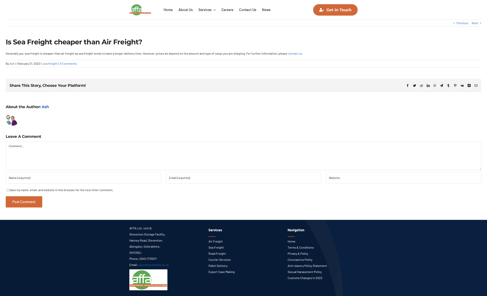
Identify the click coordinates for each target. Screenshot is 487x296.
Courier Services (219, 259)
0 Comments (68, 63)
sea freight (50, 63)
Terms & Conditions (301, 247)
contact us (295, 53)
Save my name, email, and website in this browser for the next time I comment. (61, 190)
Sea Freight (216, 247)
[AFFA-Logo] (140, 5)
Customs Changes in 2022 (305, 278)
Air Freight (215, 241)
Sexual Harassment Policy (305, 272)
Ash (12, 63)
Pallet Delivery (218, 265)
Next (475, 23)
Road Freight (217, 253)
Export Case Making (221, 272)
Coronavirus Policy (300, 259)
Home (291, 241)
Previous (462, 23)
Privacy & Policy (298, 253)
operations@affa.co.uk (153, 264)
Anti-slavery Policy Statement (307, 265)
